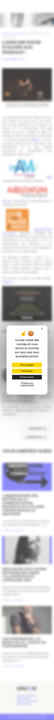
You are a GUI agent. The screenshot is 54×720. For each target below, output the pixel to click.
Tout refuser (27, 371)
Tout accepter (27, 365)
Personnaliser (27, 377)
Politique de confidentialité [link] (27, 384)
